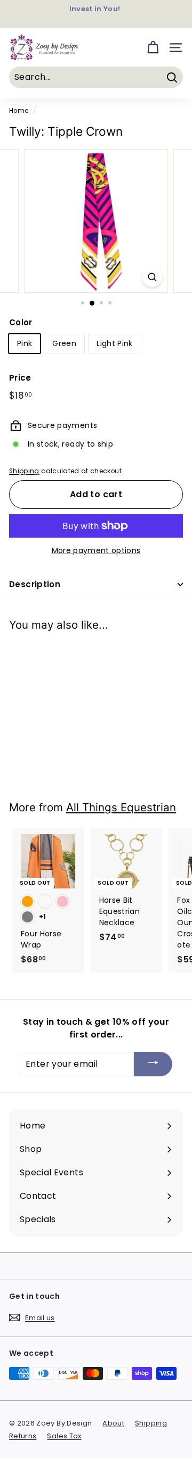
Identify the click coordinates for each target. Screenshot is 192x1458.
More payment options (96, 550)
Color (21, 322)
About (113, 1423)
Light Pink (115, 343)
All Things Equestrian (121, 807)
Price (20, 377)
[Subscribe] (153, 1064)
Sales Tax (64, 1436)
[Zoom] (152, 277)
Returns (22, 1436)
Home (18, 110)
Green (64, 343)
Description (34, 584)
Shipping (24, 471)
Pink (24, 343)
